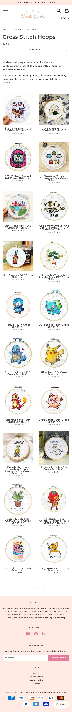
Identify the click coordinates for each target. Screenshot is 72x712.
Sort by (7, 44)
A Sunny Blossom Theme (55, 692)
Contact (36, 683)
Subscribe (59, 657)
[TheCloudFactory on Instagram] (44, 635)
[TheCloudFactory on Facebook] (28, 635)
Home (6, 30)
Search (36, 673)
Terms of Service (36, 677)
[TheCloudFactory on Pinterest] (36, 635)
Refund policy (36, 680)
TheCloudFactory (32, 692)
